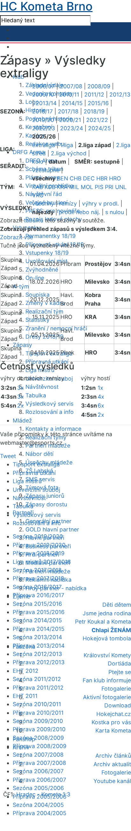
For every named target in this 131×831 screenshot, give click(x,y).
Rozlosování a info (49, 412)
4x (101, 396)
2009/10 (43, 94)
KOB (50, 187)
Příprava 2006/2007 (39, 779)
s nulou (114, 212)
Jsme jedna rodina (107, 613)
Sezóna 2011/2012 (37, 679)
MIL (74, 187)
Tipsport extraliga (36, 464)
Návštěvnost (42, 386)
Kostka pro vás (111, 722)
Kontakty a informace (53, 428)
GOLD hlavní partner (52, 529)
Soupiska (37, 294)
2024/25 (99, 128)
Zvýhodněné (41, 269)
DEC (89, 178)
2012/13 (119, 94)
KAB (37, 187)
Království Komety (107, 655)
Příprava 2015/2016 (39, 612)
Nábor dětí (39, 453)
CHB (75, 178)
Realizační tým (44, 311)
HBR (101, 178)
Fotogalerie (116, 688)
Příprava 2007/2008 (39, 763)
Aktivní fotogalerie (107, 697)
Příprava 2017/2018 (38, 578)
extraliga (43, 145)
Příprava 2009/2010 (39, 729)
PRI (109, 187)
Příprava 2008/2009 (39, 746)
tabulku (33, 220)
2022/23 (43, 128)
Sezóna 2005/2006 (38, 788)
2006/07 (43, 86)
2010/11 (69, 94)
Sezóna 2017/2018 (37, 570)
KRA (62, 187)
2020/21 (70, 120)
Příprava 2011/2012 (38, 687)
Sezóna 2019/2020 (38, 536)
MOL (87, 187)
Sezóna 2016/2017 (37, 587)
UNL (121, 187)
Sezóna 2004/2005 (38, 804)
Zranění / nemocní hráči (56, 328)
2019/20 (43, 120)
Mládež (22, 420)
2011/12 (94, 94)
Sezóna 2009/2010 (38, 721)
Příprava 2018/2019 (39, 553)
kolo (38, 161)
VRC (38, 195)
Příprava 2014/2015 (39, 628)
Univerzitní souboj (36, 489)
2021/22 (97, 120)
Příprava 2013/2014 (39, 645)
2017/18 (68, 111)
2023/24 (71, 128)
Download (117, 705)
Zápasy (22, 344)
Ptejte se (119, 672)
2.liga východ (68, 153)
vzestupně (45, 170)
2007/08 (71, 86)
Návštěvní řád (43, 194)
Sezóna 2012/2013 (37, 654)
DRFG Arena (29, 152)
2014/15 (72, 103)
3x (20, 387)
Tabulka (35, 395)
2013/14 (46, 103)
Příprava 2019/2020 (39, 545)
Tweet (8, 456)
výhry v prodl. (100, 203)
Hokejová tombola (107, 638)
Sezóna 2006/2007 (38, 771)
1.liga (66, 145)
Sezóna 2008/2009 (38, 737)
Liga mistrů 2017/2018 (42, 561)
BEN (62, 178)
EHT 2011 (25, 695)
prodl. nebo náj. (79, 212)
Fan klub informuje (107, 680)
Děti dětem (116, 604)
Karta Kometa (113, 730)
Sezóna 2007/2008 (38, 754)
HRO (115, 178)
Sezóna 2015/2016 (37, 603)
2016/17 (42, 111)
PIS (99, 187)
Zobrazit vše (16, 237)
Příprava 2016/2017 (38, 595)
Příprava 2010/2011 (38, 712)
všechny (43, 203)
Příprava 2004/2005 (39, 813)
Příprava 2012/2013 (39, 662)
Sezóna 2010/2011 (37, 704)
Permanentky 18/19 (50, 236)
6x (101, 405)
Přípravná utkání (34, 473)
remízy (68, 203)
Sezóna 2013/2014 (37, 637)
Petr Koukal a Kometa (103, 621)
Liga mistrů (27, 481)
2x (20, 405)
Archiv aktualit (112, 764)
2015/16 (98, 103)
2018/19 (94, 111)
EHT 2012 (25, 670)
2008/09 (98, 86)
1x (100, 387)
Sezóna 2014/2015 (37, 620)
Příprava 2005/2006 (39, 796)
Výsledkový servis (49, 403)
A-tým (21, 286)
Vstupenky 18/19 (47, 252)
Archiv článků (113, 755)
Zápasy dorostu (46, 504)
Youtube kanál (112, 781)
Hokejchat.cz (113, 714)
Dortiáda (119, 663)
